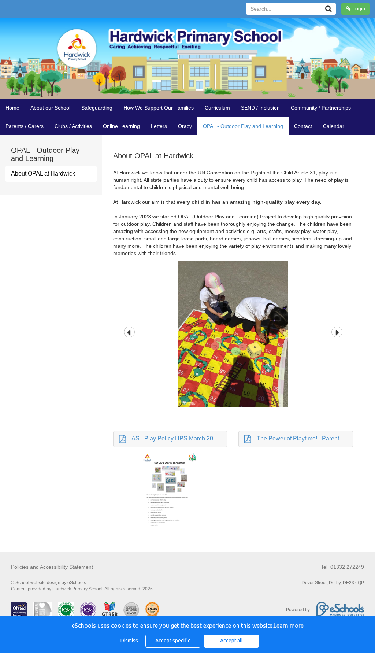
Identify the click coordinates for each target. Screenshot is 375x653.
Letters (159, 126)
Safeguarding (96, 108)
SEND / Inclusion (260, 108)
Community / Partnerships (321, 108)
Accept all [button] (231, 640)
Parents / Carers (24, 126)
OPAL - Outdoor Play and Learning (243, 126)
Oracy (185, 126)
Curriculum (217, 108)
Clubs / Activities (73, 126)
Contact (303, 126)
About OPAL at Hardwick (43, 173)
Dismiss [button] (129, 640)
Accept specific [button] (172, 640)
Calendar (333, 126)
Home (12, 108)
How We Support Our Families (158, 108)
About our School (50, 108)
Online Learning (121, 126)
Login (358, 8)
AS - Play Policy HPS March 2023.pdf (179, 438)
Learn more (289, 625)
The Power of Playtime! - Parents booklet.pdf (305, 438)
